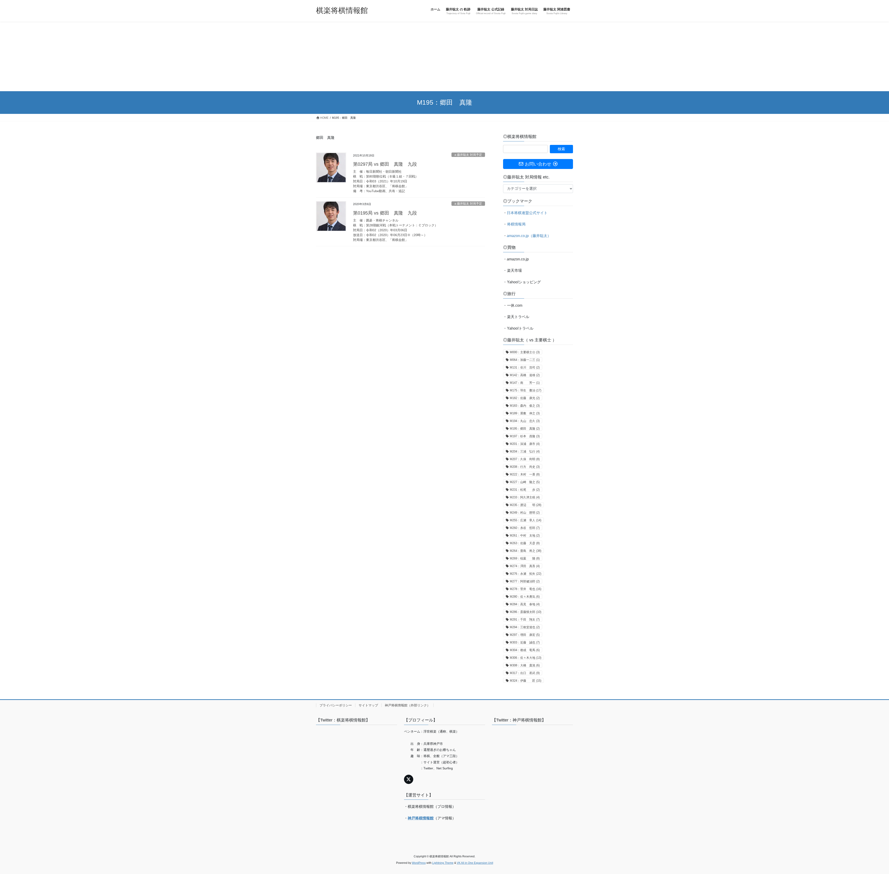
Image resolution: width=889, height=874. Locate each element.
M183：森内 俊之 (525, 405)
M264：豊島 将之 (525, 550)
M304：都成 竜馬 (525, 650)
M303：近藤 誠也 (525, 642)
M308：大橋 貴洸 (525, 665)
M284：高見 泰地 (525, 604)
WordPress (419, 863)
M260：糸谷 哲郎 (525, 528)
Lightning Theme (443, 863)
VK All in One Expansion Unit (475, 863)
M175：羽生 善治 (525, 390)
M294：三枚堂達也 (525, 627)
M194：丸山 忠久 (525, 421)
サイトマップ (368, 705)
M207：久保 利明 (525, 459)
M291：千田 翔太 (525, 619)
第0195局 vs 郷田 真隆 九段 (385, 212)
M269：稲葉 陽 (525, 558)
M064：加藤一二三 (525, 360)
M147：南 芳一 (525, 382)
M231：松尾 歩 (525, 489)
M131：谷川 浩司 (525, 367)
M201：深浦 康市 (525, 444)
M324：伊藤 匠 (525, 680)
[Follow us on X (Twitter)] (408, 779)
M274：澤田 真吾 (525, 566)
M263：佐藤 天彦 (525, 543)
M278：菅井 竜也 (525, 589)
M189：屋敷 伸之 (525, 413)
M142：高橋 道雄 (525, 375)
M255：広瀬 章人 (525, 520)
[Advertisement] (444, 56)
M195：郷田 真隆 (525, 428)
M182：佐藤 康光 (525, 398)
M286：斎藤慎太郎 (525, 612)
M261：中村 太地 (525, 535)
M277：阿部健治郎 (525, 581)
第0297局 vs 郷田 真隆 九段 (385, 164)
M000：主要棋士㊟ (525, 352)
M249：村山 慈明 (525, 512)
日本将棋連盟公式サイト (527, 213)
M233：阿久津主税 (525, 497)
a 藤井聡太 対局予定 (468, 154)
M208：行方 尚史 (525, 466)
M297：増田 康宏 (525, 635)
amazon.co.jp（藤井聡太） (529, 236)
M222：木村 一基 (525, 474)
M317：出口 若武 (525, 673)
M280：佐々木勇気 (525, 596)
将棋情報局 (516, 224)
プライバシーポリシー (335, 705)
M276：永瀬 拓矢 (525, 573)
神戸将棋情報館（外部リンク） (407, 705)
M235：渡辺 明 (525, 505)
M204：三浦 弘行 (525, 451)
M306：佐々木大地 (525, 657)
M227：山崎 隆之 (525, 482)
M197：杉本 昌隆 (525, 436)
